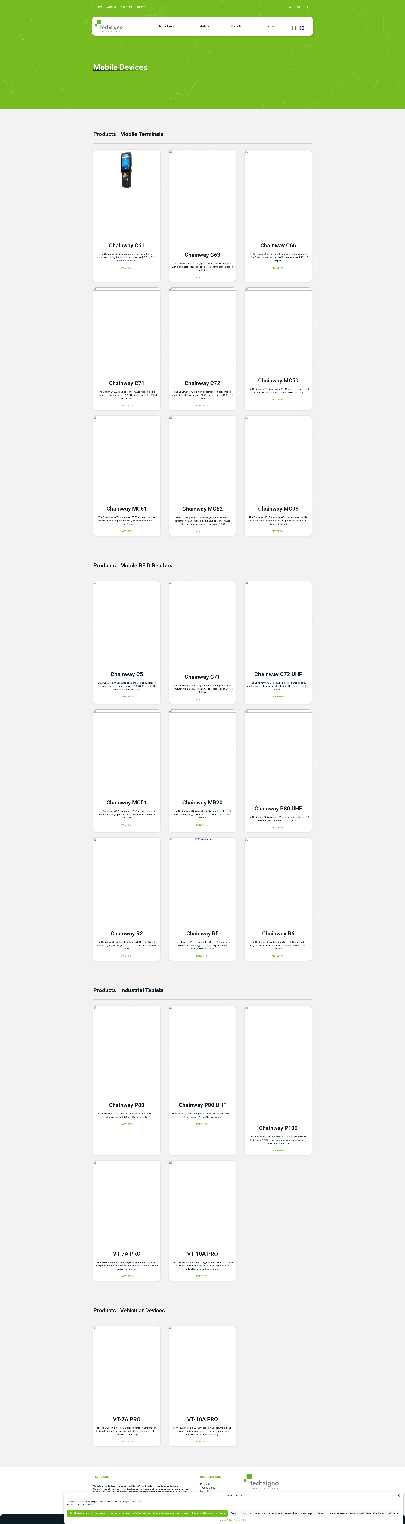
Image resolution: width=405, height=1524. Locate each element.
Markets (204, 26)
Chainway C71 (127, 383)
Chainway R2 (127, 933)
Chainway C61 (127, 245)
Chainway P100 (278, 1128)
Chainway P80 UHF (278, 808)
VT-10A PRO (202, 1254)
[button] (398, 1495)
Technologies (166, 26)
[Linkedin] (290, 6)
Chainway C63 (202, 255)
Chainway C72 (202, 383)
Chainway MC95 (278, 509)
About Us (111, 7)
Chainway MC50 (278, 380)
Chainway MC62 (202, 509)
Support (271, 26)
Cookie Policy (226, 1520)
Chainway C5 (127, 674)
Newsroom (126, 7)
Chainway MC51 (126, 509)
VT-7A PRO (126, 1254)
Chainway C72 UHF (278, 674)
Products (236, 26)
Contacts (141, 7)
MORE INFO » (127, 268)
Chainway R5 (202, 933)
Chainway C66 (278, 245)
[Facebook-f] (307, 6)
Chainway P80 (126, 1105)
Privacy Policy (240, 1520)
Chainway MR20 (202, 802)
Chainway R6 (278, 933)
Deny (234, 1513)
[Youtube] (298, 6)
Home (100, 7)
